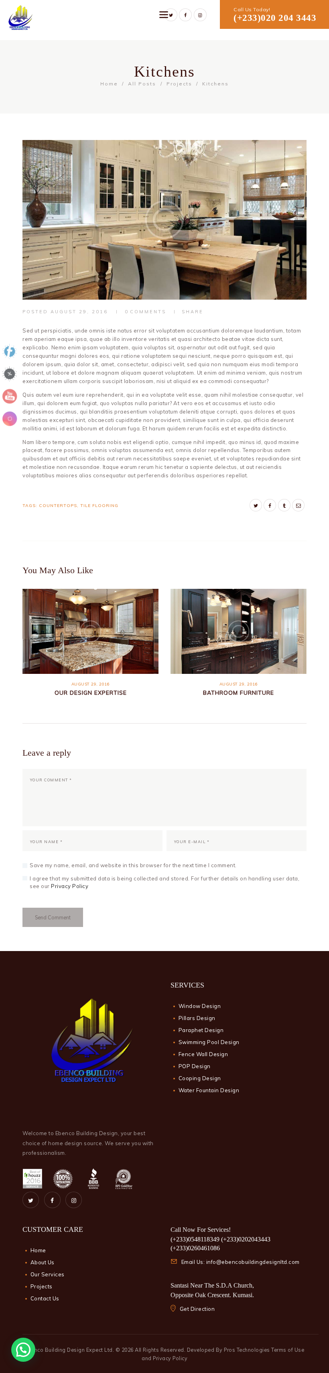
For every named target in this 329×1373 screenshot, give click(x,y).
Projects (179, 84)
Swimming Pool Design (209, 1042)
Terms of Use (287, 1350)
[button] (23, 1350)
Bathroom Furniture (238, 692)
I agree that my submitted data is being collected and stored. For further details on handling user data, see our (164, 882)
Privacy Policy (69, 886)
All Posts (142, 84)
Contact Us (44, 1298)
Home (109, 84)
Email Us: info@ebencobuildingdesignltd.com (240, 1262)
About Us (42, 1262)
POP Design (195, 1066)
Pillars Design (197, 1018)
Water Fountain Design (209, 1090)
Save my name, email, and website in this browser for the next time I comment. (133, 865)
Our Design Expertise (91, 692)
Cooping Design (200, 1078)
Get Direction (197, 1309)
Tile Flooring (99, 505)
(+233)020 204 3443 (275, 18)
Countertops (58, 505)
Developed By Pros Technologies (229, 1350)
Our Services (47, 1274)
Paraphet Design (201, 1030)
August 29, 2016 (79, 311)
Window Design (200, 1006)
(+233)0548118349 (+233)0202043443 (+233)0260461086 (220, 1243)
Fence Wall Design (203, 1054)
